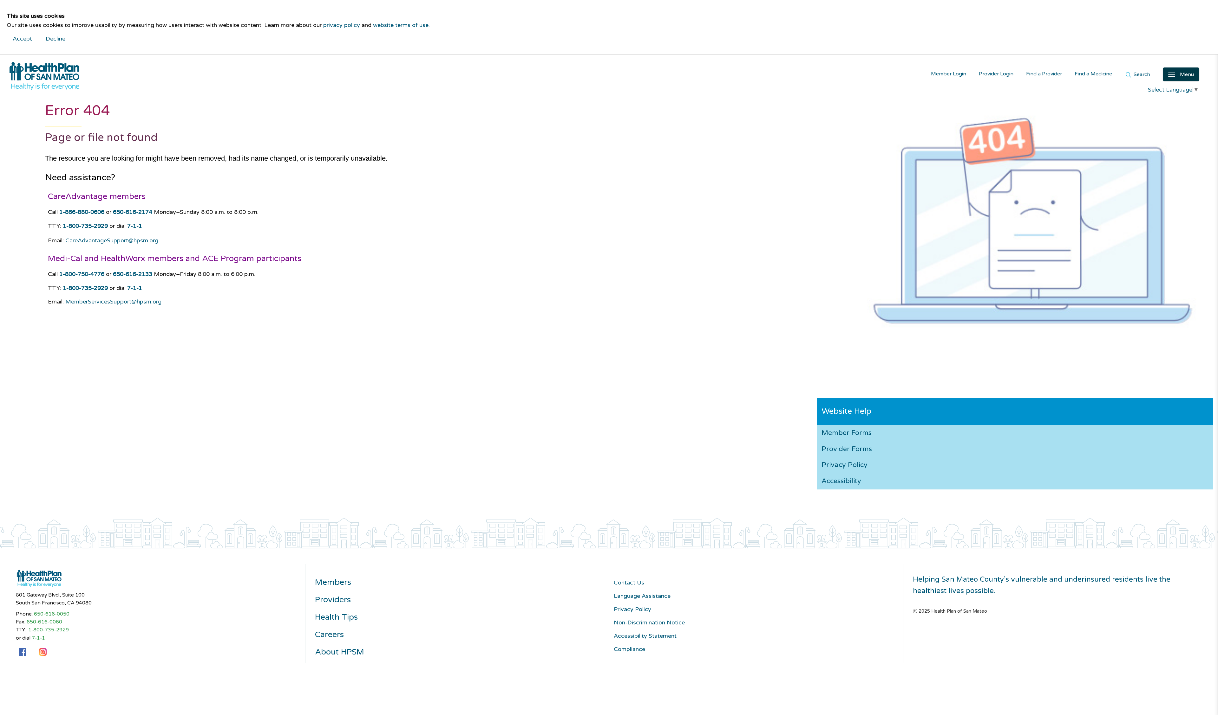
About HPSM (339, 652)
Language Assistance (642, 595)
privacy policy (341, 25)
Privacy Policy (845, 465)
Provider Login (996, 74)
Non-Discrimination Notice (649, 622)
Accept (22, 38)
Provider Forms (847, 449)
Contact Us (629, 582)
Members (333, 582)
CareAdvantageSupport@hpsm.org (111, 240)
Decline (55, 38)
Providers (333, 600)
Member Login (948, 74)
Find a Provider (1044, 74)
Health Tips (336, 617)
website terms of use (401, 25)
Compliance (629, 649)
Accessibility (841, 481)
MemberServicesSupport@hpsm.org (113, 301)
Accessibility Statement (645, 635)
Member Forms (847, 433)
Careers (329, 635)
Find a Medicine (1093, 74)
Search (1141, 75)
